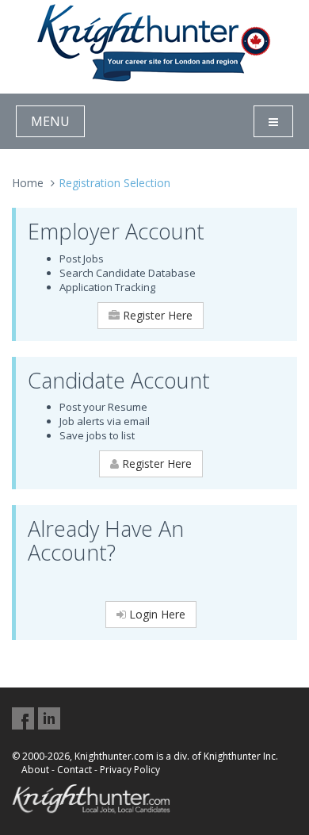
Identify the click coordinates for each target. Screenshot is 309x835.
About (35, 769)
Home (28, 182)
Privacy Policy (130, 769)
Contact (74, 769)
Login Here (155, 614)
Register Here (156, 315)
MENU (50, 121)
